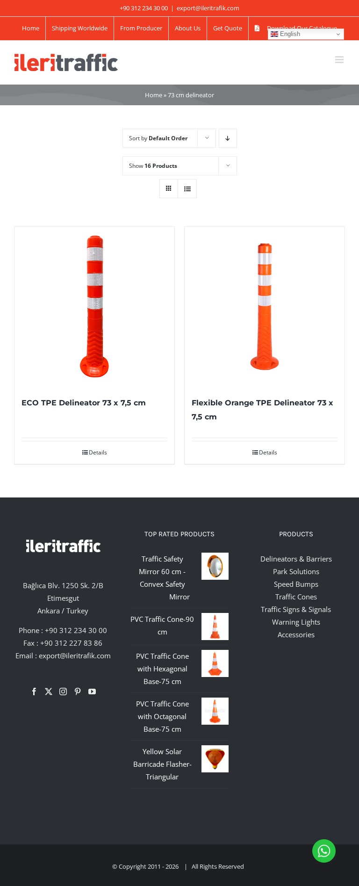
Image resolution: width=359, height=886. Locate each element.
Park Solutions (296, 571)
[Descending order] (228, 138)
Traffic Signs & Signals (296, 609)
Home (153, 95)
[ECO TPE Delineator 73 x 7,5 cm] (94, 307)
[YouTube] (92, 691)
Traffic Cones (296, 596)
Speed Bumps (296, 584)
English (289, 33)
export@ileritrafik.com (208, 8)
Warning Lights (296, 622)
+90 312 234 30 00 (76, 630)
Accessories (296, 634)
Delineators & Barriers (296, 558)
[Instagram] (63, 691)
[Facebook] (34, 691)
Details (98, 452)
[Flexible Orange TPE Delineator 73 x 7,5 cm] (265, 307)
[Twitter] (48, 691)
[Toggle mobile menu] (340, 60)
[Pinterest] (77, 691)
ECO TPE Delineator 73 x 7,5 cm (84, 402)
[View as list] (187, 189)
